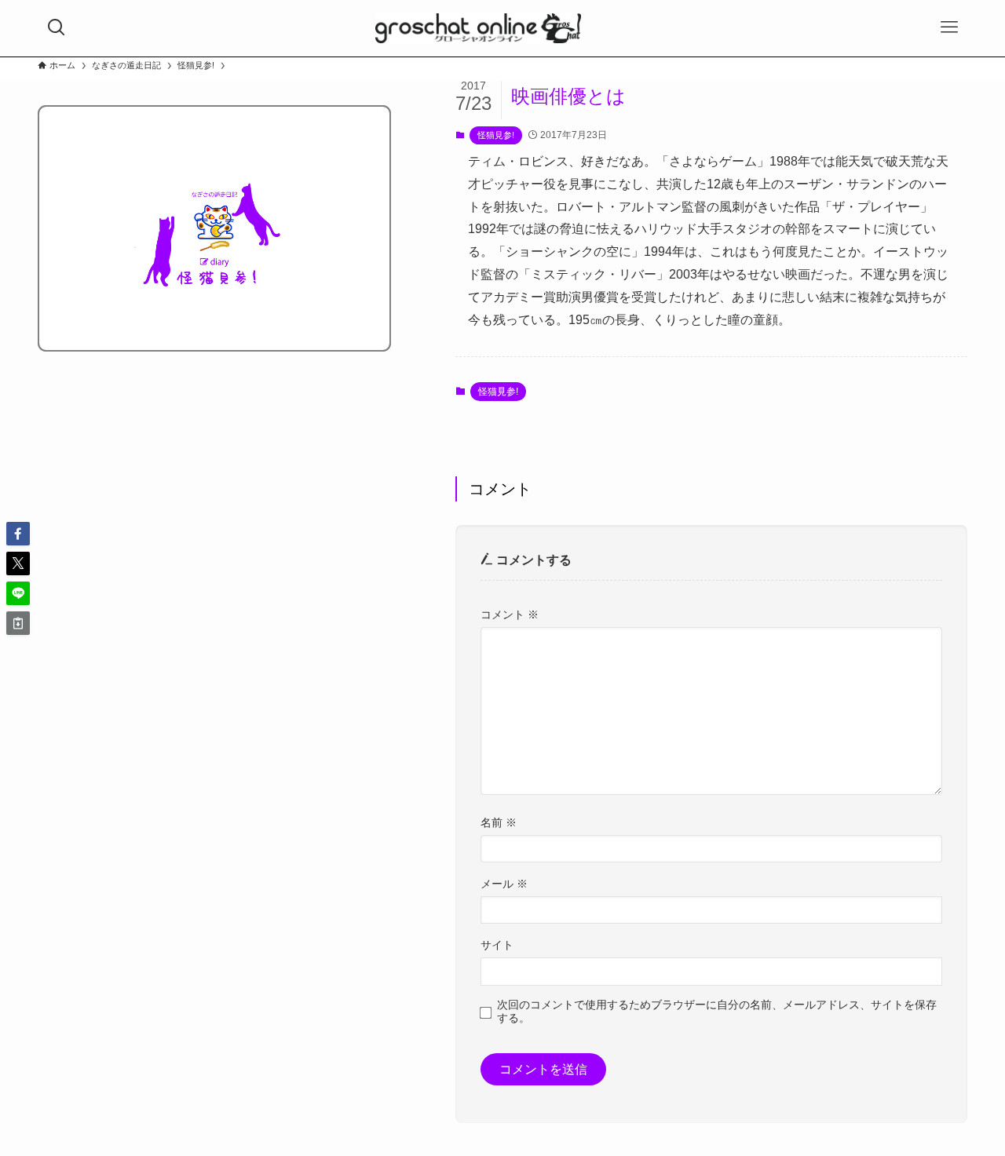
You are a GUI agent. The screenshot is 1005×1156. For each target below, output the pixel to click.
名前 (499, 822)
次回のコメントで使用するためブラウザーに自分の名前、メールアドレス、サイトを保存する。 (717, 1011)
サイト (497, 945)
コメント (510, 614)
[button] (18, 533)
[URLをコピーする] (18, 623)
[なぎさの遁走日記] (478, 28)
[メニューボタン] (949, 27)
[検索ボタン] (56, 27)
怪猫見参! (495, 135)
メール (504, 883)
